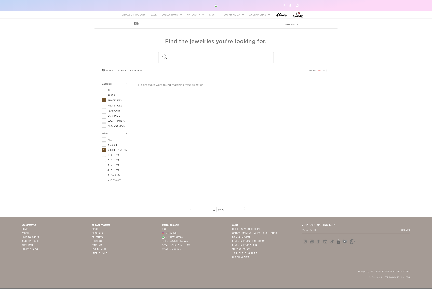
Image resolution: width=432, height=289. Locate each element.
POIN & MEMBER (241, 237)
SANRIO (298, 14)
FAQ (164, 229)
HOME (25, 229)
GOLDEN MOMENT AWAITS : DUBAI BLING (254, 233)
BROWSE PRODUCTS (134, 14)
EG (136, 23)
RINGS (95, 229)
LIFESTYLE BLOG (30, 249)
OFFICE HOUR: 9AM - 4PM (176, 245)
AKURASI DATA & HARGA (245, 253)
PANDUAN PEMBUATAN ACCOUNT (249, 241)
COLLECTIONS (170, 14)
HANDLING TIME (240, 257)
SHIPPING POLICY (241, 249)
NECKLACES (97, 233)
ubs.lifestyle (170, 233)
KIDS (212, 14)
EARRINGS (97, 241)
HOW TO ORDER (30, 237)
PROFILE (26, 233)
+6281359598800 (174, 237)
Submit (405, 230)
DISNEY (280, 14)
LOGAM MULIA (232, 14)
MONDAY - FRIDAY (171, 249)
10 (319, 70)
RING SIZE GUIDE (31, 241)
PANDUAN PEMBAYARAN (244, 245)
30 (328, 70)
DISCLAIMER (28, 245)
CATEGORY (194, 14)
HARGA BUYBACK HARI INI (246, 229)
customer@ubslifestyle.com (175, 241)
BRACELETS (97, 237)
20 (324, 70)
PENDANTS (97, 245)
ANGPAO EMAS (258, 14)
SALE (154, 14)
